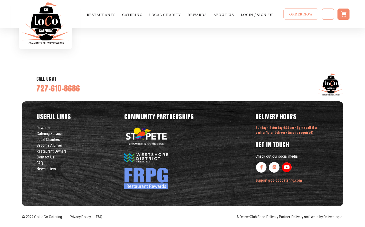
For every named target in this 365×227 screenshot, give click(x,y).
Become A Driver (49, 145)
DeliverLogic (333, 216)
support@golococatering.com (278, 180)
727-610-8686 (58, 88)
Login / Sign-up (257, 15)
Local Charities (48, 139)
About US (223, 15)
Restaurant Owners (52, 151)
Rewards (197, 15)
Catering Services (50, 133)
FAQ (40, 163)
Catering (132, 15)
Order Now (301, 14)
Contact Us (45, 157)
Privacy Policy (80, 216)
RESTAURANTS (101, 15)
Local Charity (165, 15)
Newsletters (46, 168)
